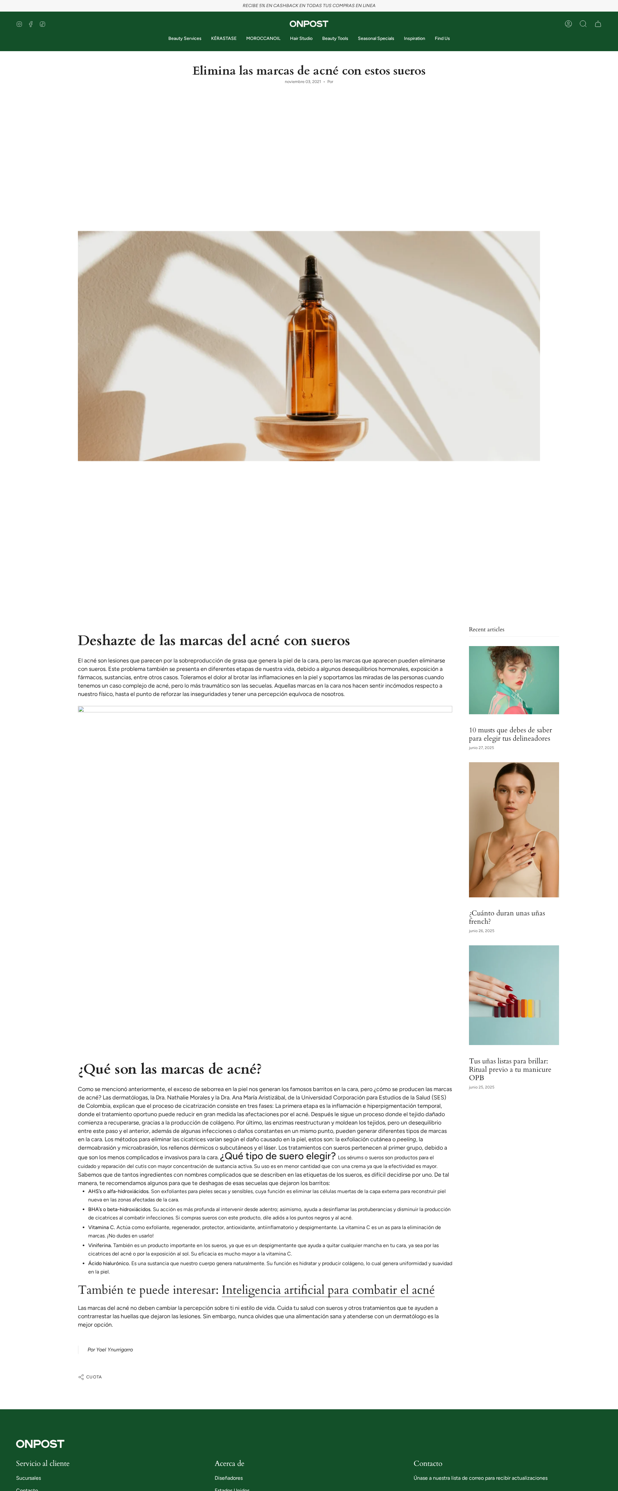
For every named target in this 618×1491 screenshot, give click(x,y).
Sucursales (28, 1478)
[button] (583, 23)
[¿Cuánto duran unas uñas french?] (514, 829)
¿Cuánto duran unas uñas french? (507, 917)
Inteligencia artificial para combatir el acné (328, 1290)
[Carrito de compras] (598, 23)
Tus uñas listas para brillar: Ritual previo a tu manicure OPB (510, 1069)
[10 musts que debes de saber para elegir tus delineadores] (514, 680)
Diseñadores (229, 1478)
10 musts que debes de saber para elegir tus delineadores (510, 734)
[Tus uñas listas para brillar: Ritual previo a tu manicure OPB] (514, 995)
